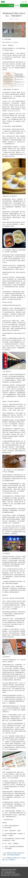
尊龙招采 (17, 5)
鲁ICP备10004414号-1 (16, 875)
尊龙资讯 (11, 5)
